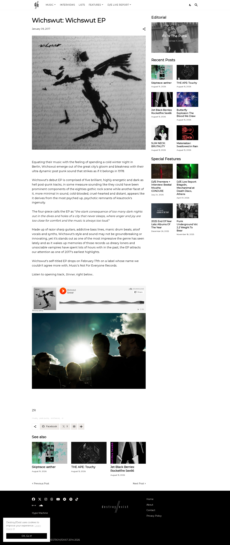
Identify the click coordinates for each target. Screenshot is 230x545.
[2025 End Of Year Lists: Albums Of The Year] (162, 210)
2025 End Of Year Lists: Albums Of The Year (161, 224)
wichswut (55, 418)
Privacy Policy (154, 515)
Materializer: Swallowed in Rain (187, 145)
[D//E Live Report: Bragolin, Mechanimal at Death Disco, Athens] (187, 171)
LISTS (82, 4)
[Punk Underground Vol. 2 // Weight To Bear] (187, 210)
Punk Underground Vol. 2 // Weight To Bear (187, 226)
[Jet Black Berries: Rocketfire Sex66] (128, 453)
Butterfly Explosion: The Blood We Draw (186, 113)
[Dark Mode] (190, 5)
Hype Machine (40, 513)
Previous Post (41, 483)
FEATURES (95, 4)
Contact (150, 510)
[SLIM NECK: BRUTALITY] (162, 132)
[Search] (195, 5)
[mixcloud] (34, 505)
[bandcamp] (64, 499)
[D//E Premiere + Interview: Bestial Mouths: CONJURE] (162, 171)
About (149, 504)
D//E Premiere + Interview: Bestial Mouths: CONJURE (161, 186)
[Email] (74, 426)
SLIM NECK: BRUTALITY (158, 145)
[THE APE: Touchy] (89, 453)
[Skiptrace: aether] (49, 453)
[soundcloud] (41, 505)
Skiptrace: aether (44, 467)
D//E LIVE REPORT (118, 4)
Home (149, 499)
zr (63, 418)
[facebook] (33, 499)
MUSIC (49, 4)
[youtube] (58, 499)
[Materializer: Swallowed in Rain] (187, 132)
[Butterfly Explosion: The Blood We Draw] (187, 99)
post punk (44, 418)
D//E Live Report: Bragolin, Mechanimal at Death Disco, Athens (187, 188)
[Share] (144, 29)
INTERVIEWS (67, 4)
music (34, 418)
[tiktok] (76, 499)
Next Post (138, 483)
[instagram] (45, 499)
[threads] (51, 499)
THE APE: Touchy (83, 467)
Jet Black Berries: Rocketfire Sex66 (122, 468)
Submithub (38, 518)
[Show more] (81, 426)
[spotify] (70, 499)
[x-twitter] (39, 499)
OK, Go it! (27, 536)
